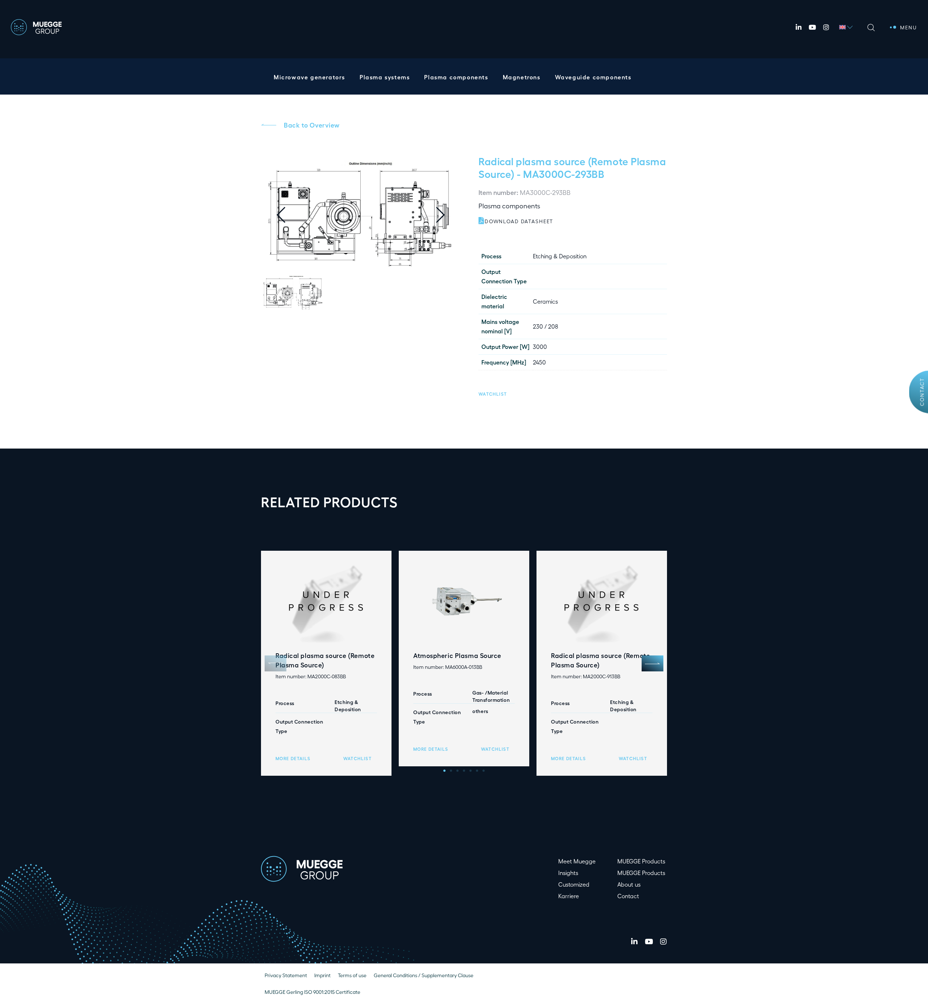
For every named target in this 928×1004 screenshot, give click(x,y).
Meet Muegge (577, 861)
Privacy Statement (286, 975)
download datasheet (519, 221)
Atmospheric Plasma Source (457, 655)
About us (629, 884)
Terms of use (352, 975)
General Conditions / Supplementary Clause (423, 975)
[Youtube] (812, 27)
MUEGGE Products (641, 861)
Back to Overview (312, 125)
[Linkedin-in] (798, 27)
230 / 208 (545, 326)
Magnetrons (521, 77)
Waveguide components (593, 77)
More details (293, 758)
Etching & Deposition (560, 256)
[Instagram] (826, 27)
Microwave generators (309, 77)
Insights (568, 872)
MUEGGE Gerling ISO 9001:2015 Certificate (312, 992)
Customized (573, 884)
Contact (922, 392)
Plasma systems (385, 77)
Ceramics (545, 301)
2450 (539, 362)
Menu (908, 27)
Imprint (322, 975)
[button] (446, 215)
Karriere (568, 895)
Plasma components (456, 77)
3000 (540, 346)
